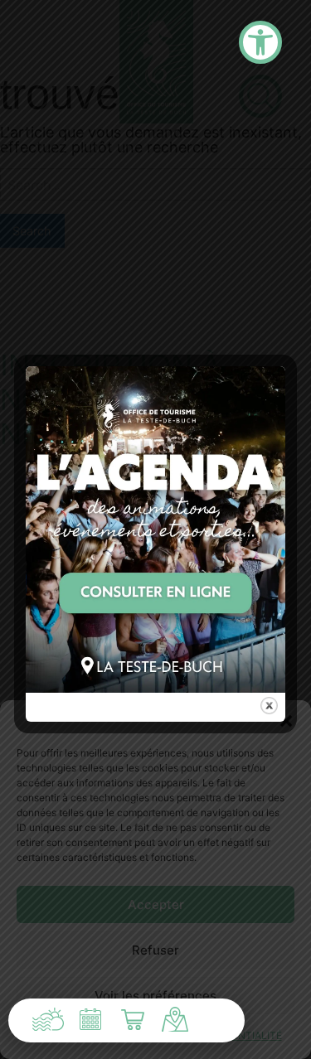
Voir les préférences (155, 995)
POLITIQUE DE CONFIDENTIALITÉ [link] (203, 1035)
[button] (286, 721)
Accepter (156, 904)
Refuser (155, 950)
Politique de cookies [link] (68, 1035)
